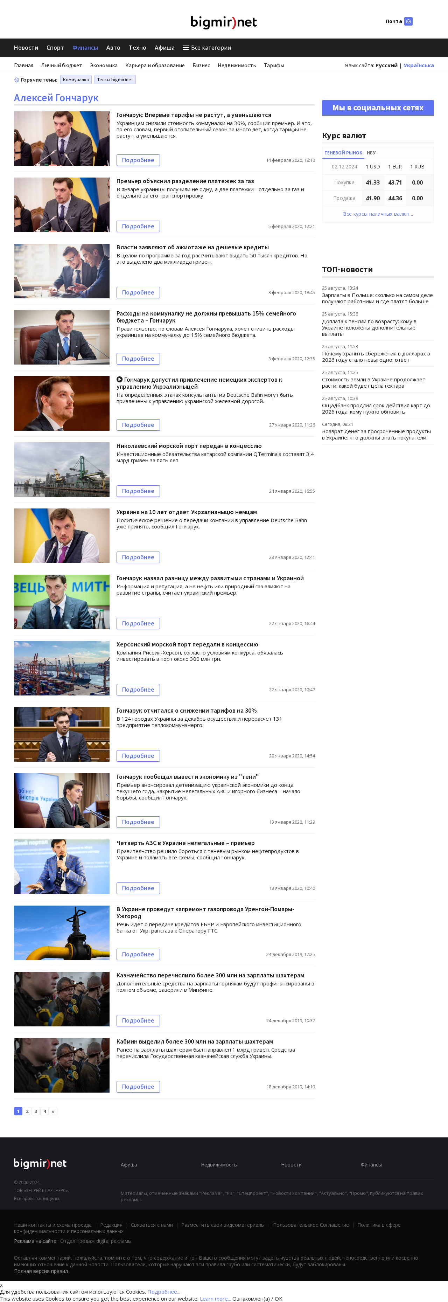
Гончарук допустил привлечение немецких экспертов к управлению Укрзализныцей (199, 382)
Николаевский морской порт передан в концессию (189, 446)
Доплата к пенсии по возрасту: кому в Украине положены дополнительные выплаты (369, 327)
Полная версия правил (41, 1271)
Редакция (111, 1224)
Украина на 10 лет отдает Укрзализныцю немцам (187, 512)
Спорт (55, 47)
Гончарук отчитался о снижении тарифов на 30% (187, 710)
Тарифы (274, 65)
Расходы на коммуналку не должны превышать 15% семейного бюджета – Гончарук (206, 316)
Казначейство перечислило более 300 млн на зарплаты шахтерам (210, 975)
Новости (26, 47)
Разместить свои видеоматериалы (223, 1224)
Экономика (104, 65)
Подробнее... (163, 1291)
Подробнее (138, 160)
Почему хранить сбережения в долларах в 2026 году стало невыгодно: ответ (376, 356)
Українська (419, 65)
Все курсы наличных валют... (378, 213)
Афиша (165, 47)
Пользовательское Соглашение (311, 1224)
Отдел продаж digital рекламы (96, 1241)
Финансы (85, 47)
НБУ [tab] (371, 153)
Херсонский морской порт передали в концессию (187, 644)
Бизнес (201, 65)
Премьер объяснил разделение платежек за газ (185, 181)
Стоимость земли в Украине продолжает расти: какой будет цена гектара (373, 382)
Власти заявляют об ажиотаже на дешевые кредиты (193, 247)
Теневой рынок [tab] (343, 153)
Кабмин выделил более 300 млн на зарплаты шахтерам (195, 1041)
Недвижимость (237, 65)
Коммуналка (76, 79)
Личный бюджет (61, 65)
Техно (137, 47)
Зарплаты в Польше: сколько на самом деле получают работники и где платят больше (377, 298)
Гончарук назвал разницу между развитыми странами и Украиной (210, 578)
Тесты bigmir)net (115, 79)
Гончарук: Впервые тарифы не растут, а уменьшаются (194, 115)
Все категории (211, 47)
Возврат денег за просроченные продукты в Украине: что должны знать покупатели (376, 434)
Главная (23, 65)
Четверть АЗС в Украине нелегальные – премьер (186, 843)
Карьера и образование (155, 65)
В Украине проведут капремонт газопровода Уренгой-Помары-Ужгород (205, 912)
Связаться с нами (152, 1224)
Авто (113, 47)
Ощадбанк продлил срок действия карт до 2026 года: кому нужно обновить (376, 408)
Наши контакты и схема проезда (53, 1224)
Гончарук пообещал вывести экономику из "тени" (188, 777)
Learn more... (215, 1298)
